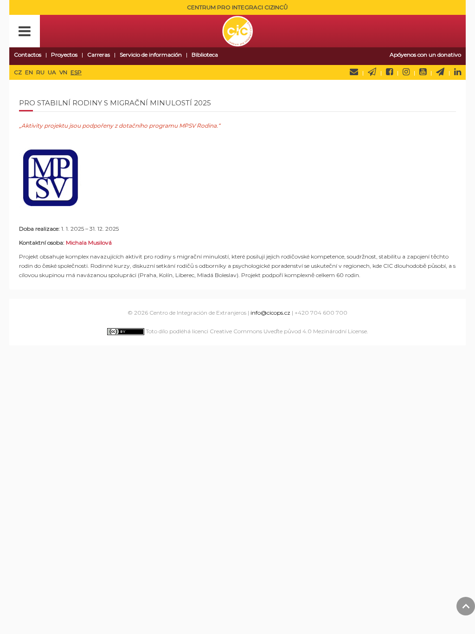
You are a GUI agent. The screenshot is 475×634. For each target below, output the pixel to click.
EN (29, 72)
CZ (18, 72)
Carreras (98, 54)
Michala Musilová (89, 242)
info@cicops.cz (270, 312)
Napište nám (354, 72)
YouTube (422, 72)
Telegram (440, 72)
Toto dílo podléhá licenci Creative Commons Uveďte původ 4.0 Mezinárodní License (255, 331)
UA (53, 72)
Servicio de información (151, 54)
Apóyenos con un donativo (425, 54)
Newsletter (372, 72)
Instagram (406, 72)
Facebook (389, 72)
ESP (76, 72)
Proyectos (64, 54)
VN (64, 72)
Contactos (27, 54)
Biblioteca (205, 54)
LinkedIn (457, 72)
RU (41, 72)
